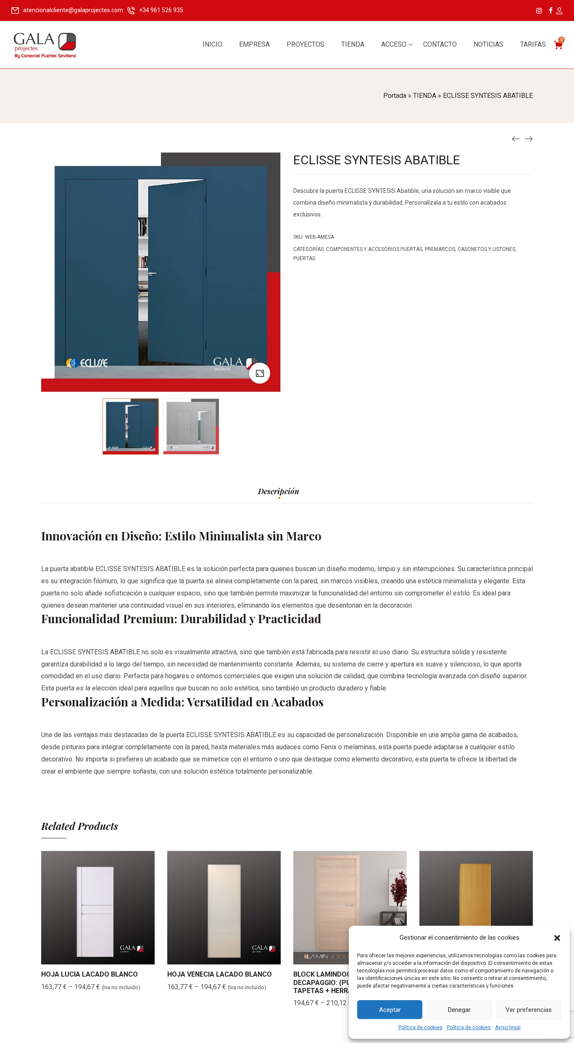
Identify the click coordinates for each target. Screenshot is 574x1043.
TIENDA (424, 96)
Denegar (459, 1010)
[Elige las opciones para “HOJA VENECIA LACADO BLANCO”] (213, 956)
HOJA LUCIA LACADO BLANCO (89, 974)
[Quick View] (108, 956)
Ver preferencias (529, 1010)
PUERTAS (304, 258)
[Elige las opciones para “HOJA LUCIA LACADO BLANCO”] (87, 956)
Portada (394, 96)
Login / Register (559, 11)
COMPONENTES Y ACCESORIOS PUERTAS (374, 249)
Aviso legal (508, 1027)
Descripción (278, 491)
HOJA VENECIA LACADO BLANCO (219, 974)
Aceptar (390, 1010)
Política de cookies (420, 1027)
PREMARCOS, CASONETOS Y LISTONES (470, 249)
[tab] (278, 495)
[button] (557, 938)
